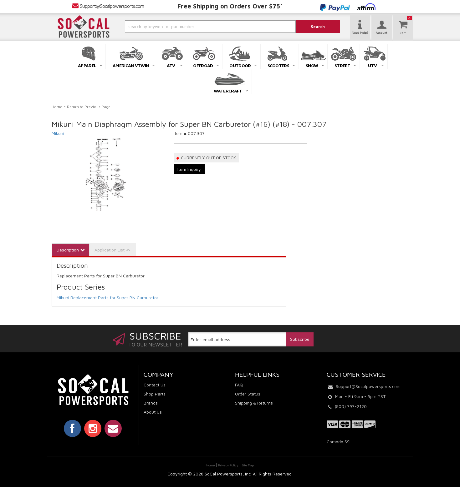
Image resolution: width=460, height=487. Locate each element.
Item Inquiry (189, 169)
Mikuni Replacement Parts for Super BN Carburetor (107, 297)
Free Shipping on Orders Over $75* (230, 6)
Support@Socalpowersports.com (112, 6)
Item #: (181, 133)
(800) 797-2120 (351, 406)
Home (57, 106)
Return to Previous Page (88, 106)
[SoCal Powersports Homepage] (83, 26)
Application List (110, 249)
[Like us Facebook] (72, 428)
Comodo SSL (339, 441)
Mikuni (58, 133)
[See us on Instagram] (92, 428)
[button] (193, 26)
